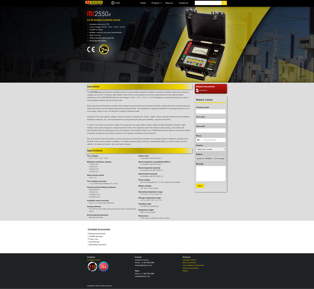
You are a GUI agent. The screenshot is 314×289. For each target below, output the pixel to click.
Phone (198, 136)
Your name (200, 117)
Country (199, 145)
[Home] (94, 3)
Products (157, 4)
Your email (200, 126)
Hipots (185, 271)
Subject (199, 154)
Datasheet (203, 90)
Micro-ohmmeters (189, 263)
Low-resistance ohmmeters (193, 265)
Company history (93, 260)
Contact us (183, 3)
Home (143, 3)
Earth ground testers (191, 268)
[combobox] (199, 140)
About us (169, 3)
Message (199, 164)
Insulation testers (189, 260)
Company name (202, 107)
